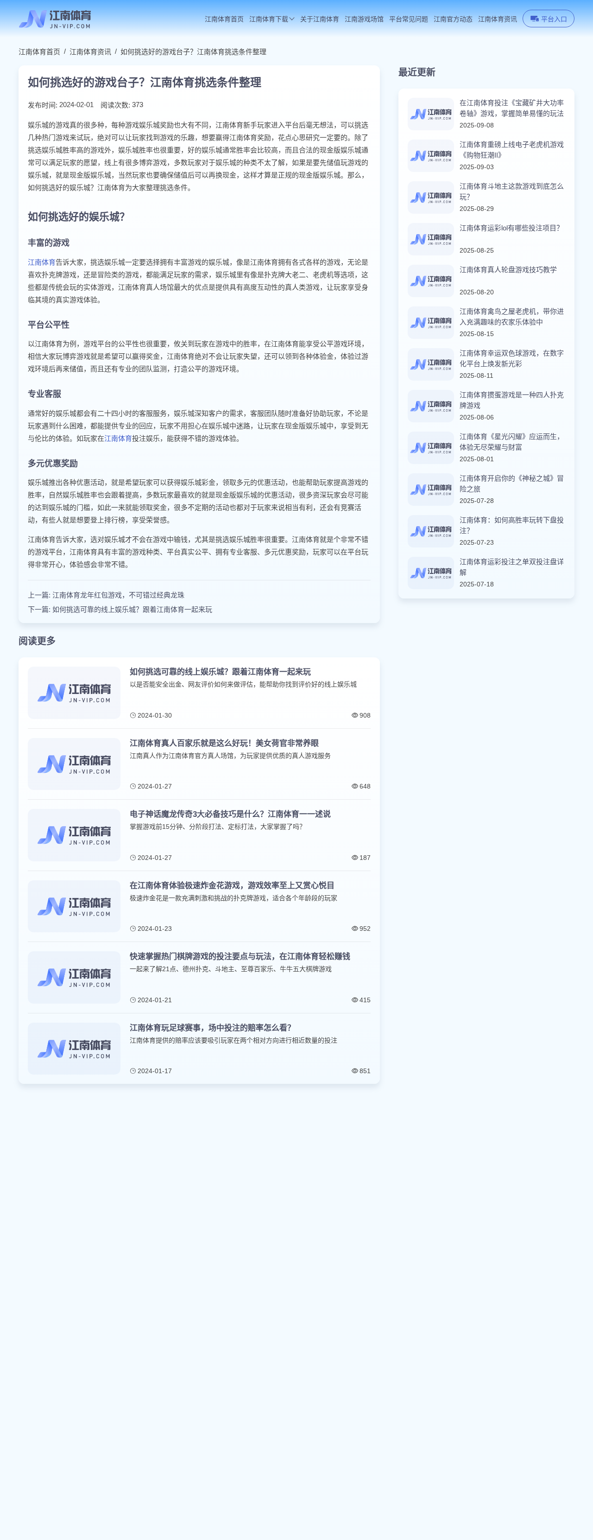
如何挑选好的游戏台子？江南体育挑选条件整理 (193, 52)
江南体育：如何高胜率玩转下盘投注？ (512, 525)
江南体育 (42, 262)
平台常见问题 (408, 19)
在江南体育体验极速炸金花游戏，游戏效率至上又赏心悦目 (232, 885)
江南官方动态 (453, 19)
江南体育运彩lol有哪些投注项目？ (511, 228)
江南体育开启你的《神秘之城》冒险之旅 (512, 483)
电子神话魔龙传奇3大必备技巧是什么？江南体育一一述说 (230, 814)
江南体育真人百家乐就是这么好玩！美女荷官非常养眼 (224, 743)
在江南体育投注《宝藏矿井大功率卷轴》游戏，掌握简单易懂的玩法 (512, 108)
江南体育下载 (268, 19)
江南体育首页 (224, 19)
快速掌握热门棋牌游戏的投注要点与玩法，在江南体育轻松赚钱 (240, 956)
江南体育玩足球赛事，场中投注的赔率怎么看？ (212, 1028)
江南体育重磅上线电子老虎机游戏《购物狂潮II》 (512, 149)
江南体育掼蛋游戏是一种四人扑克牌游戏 (512, 400)
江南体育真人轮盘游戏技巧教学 (508, 270)
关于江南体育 (319, 19)
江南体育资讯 (497, 19)
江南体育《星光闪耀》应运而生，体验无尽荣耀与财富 (512, 442)
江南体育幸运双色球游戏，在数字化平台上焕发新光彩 (512, 358)
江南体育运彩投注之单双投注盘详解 (512, 567)
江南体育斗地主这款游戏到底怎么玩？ (512, 191)
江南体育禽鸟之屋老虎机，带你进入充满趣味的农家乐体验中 (512, 316)
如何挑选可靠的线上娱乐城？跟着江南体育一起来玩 (132, 609)
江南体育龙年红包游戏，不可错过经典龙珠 (118, 595)
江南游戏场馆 (364, 19)
